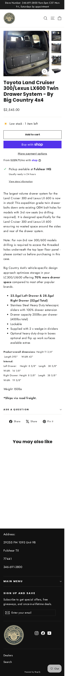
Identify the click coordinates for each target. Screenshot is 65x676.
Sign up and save (19, 593)
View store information (21, 181)
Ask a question (16, 409)
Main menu (13, 581)
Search (7, 662)
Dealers (8, 655)
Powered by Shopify (32, 672)
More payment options (32, 153)
